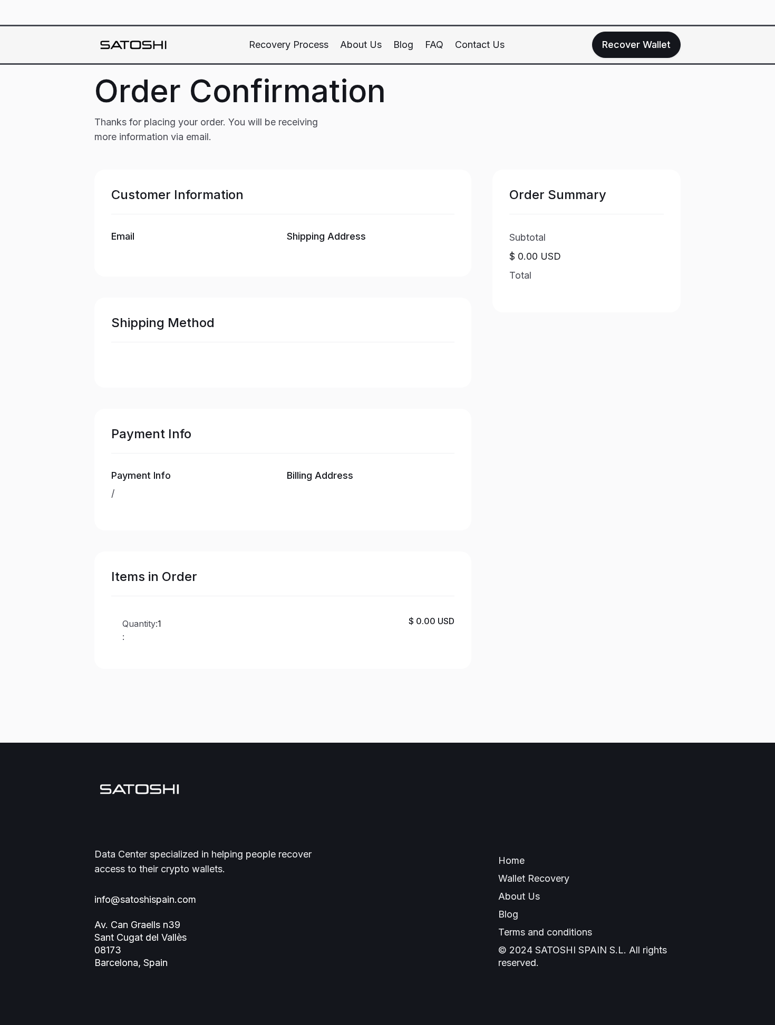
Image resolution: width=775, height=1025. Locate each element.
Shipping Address (326, 236)
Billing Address (320, 475)
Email (122, 236)
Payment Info (141, 475)
